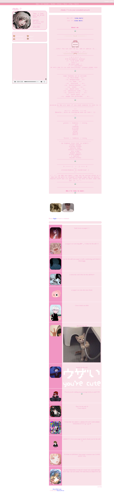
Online (59, 4)
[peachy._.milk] (56, 203)
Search (76, 4)
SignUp (106, 1)
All (45, 4)
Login (111, 1)
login (54, 218)
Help (57, 489)
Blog (70, 4)
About (54, 489)
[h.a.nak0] (68, 203)
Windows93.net (60, 490)
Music (65, 4)
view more (79, 18)
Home (37, 4)
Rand (53, 4)
